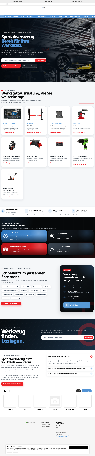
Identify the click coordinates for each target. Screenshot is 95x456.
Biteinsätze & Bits (26, 286)
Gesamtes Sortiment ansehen (11, 303)
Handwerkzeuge (19, 294)
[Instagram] (7, 10)
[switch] (7, 4)
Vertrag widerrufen (62, 436)
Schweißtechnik (30, 294)
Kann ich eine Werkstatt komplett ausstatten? (62, 373)
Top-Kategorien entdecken (10, 66)
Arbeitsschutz (6, 298)
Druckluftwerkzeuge (7, 294)
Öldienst (44, 290)
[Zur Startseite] (47, 10)
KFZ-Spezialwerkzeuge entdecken (12, 383)
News (85, 4)
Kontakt (90, 4)
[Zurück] (77, 390)
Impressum (9, 452)
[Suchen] (80, 10)
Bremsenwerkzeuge (34, 290)
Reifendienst (24, 290)
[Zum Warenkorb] (90, 10)
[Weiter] (79, 390)
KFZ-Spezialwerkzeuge (29, 66)
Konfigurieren (83, 451)
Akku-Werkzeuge (16, 298)
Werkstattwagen (37, 286)
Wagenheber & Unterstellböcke (10, 290)
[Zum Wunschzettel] (87, 10)
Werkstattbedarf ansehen (86, 102)
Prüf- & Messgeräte (41, 294)
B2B (4, 4)
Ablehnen (74, 451)
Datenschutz (15, 452)
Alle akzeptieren (78, 447)
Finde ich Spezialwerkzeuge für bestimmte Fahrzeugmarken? (66, 368)
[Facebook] (4, 10)
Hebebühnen (47, 286)
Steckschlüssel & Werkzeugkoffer (11, 286)
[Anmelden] (83, 10)
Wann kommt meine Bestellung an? (59, 356)
